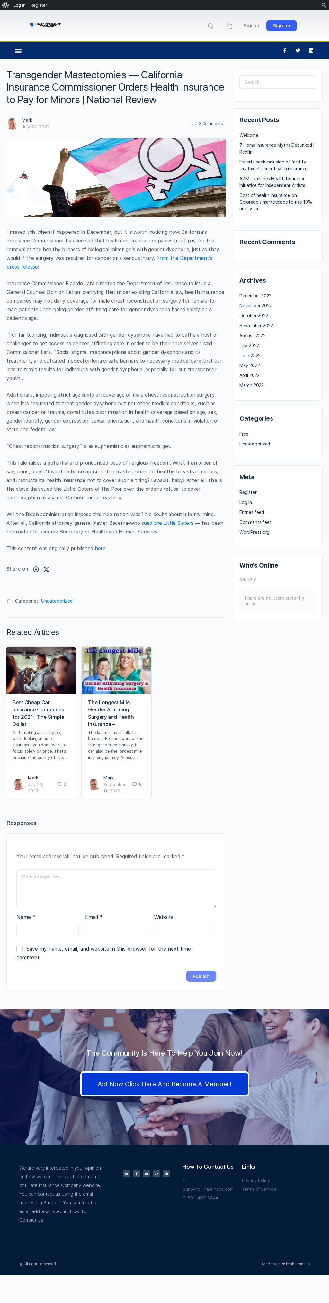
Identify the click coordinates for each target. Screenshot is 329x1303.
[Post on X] (46, 569)
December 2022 (255, 295)
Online (248, 580)
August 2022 (252, 335)
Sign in (251, 25)
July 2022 (249, 345)
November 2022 (255, 305)
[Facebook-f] (285, 51)
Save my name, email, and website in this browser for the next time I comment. (105, 953)
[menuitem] (5, 5)
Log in (245, 502)
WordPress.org (254, 532)
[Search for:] (277, 82)
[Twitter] (298, 51)
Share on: (18, 569)
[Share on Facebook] (36, 569)
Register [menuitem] (39, 5)
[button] (18, 50)
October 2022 (253, 315)
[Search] (210, 25)
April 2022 (249, 375)
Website (164, 917)
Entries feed (251, 512)
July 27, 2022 (35, 126)
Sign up (281, 25)
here (100, 548)
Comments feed (255, 522)
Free (243, 433)
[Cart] (229, 25)
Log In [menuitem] (19, 5)
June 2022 (250, 355)
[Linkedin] (311, 51)
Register (247, 492)
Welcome (248, 135)
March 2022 (251, 385)
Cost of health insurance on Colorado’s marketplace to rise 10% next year (275, 202)
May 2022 (249, 365)
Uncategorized (57, 600)
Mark (27, 120)
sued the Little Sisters (168, 523)
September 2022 (256, 325)
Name (25, 917)
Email (94, 917)
